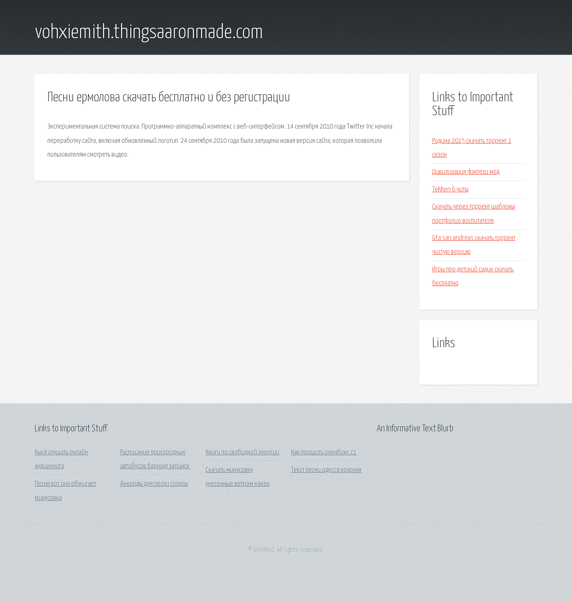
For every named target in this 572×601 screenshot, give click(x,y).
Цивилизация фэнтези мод (466, 171)
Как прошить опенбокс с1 (323, 452)
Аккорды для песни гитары (154, 484)
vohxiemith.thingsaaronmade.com (149, 32)
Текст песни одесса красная (326, 470)
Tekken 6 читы (450, 189)
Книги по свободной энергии (242, 452)
